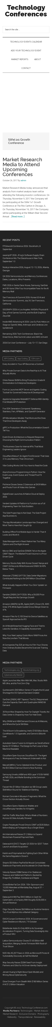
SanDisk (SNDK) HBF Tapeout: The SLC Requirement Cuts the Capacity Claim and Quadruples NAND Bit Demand (25, 702)
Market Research (10, 1014)
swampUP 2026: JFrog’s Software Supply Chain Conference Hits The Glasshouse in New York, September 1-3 (23, 258)
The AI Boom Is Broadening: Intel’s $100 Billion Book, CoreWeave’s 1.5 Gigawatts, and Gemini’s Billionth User (25, 734)
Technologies (26, 1011)
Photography (43, 1014)
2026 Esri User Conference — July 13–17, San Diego (25, 343)
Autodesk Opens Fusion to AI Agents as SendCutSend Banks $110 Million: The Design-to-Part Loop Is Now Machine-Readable (26, 746)
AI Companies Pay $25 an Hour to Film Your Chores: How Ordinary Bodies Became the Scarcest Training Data (25, 648)
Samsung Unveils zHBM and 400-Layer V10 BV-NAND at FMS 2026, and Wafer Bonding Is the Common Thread (26, 777)
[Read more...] (18, 216)
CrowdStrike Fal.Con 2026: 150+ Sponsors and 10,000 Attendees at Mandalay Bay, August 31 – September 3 (23, 887)
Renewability (39, 1017)
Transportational (25, 1017)
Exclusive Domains (27, 1014)
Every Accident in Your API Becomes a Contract (23, 364)
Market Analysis (41, 1011)
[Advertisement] (26, 100)
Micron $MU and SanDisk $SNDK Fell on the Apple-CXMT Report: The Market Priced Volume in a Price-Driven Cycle (25, 554)
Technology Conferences (26, 11)
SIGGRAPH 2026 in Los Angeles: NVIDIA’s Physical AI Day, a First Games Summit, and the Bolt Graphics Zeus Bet (25, 312)
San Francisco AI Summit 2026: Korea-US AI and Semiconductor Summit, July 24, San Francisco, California (24, 300)
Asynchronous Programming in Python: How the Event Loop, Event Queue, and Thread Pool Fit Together (24, 475)
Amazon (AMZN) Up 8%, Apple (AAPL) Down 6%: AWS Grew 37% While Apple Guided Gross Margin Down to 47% (26, 607)
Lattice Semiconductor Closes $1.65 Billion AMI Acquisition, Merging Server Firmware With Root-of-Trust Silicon (25, 944)
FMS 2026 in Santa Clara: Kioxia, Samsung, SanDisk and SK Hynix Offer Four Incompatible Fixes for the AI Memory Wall (26, 288)
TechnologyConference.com (35, 1008)
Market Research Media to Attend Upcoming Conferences (22, 167)
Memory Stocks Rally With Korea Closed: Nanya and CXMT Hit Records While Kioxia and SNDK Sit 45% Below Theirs (25, 566)
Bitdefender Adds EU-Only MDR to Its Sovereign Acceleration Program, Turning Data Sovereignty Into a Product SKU (25, 931)
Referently (12, 1017)
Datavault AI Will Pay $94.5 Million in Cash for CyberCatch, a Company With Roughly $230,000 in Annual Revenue (24, 900)
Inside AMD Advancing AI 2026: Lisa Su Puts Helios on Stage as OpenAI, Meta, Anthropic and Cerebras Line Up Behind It (26, 325)
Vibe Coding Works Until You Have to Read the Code (25, 465)
